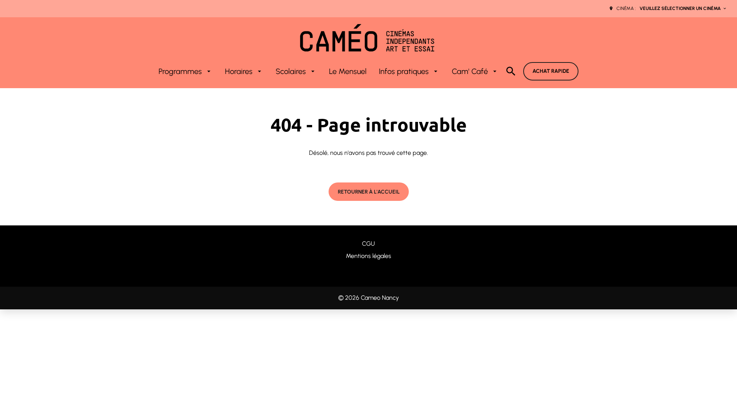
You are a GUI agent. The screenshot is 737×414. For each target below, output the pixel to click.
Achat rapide (550, 71)
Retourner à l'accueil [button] (369, 192)
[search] (511, 71)
